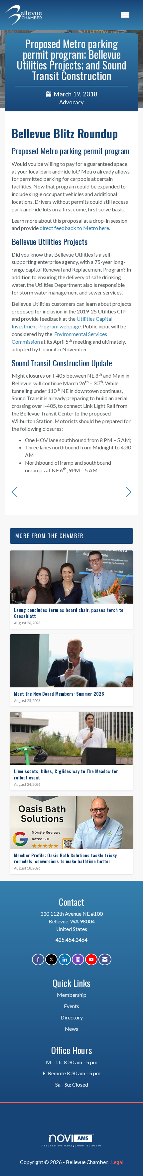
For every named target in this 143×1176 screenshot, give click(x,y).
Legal (117, 1162)
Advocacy (71, 102)
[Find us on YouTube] (91, 959)
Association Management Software (71, 1145)
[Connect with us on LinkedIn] (65, 959)
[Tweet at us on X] (51, 959)
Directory (72, 1017)
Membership (71, 995)
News (71, 1028)
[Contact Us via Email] (104, 959)
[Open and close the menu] (89, 15)
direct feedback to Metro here (74, 228)
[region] (128, 492)
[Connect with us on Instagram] (78, 959)
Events (71, 1006)
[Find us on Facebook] (38, 959)
